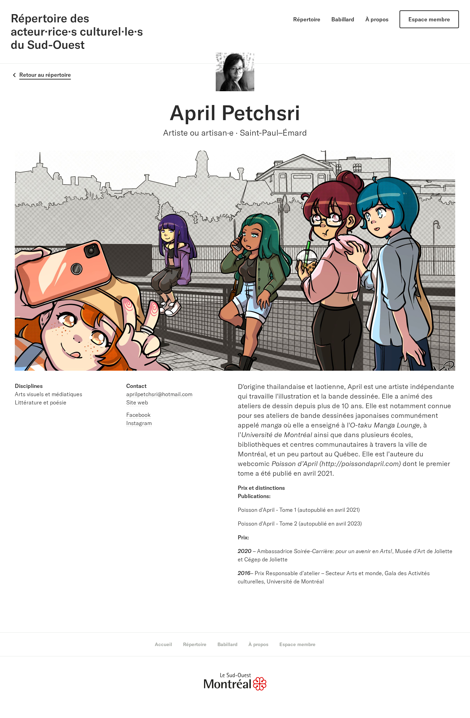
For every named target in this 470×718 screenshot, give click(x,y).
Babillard (342, 19)
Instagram (139, 423)
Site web (137, 402)
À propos (376, 19)
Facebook (138, 414)
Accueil (163, 644)
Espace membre (429, 19)
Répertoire (306, 19)
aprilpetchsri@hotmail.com (159, 394)
